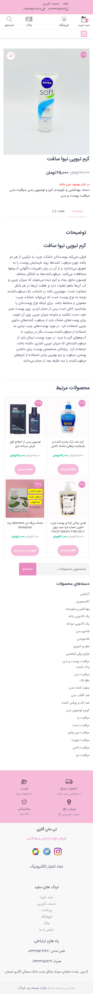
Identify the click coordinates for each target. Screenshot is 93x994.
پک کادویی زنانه (79, 616)
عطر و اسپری (81, 646)
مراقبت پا (83, 718)
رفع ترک (84, 680)
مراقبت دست (81, 725)
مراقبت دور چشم (79, 732)
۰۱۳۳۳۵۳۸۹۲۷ (32, 9)
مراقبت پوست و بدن (75, 196)
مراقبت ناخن (81, 747)
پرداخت (46, 910)
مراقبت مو (83, 755)
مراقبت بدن (18, 190)
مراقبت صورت (80, 740)
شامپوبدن (83, 639)
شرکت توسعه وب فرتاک (32, 988)
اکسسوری (83, 601)
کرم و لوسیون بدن (40, 190)
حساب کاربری (51, 4)
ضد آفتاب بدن (80, 695)
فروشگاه (46, 917)
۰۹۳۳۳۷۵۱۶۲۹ (57, 9)
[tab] (77, 211)
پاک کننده (83, 667)
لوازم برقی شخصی (78, 654)
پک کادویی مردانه (78, 624)
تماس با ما (46, 930)
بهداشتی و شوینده (67, 190)
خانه (65, 4)
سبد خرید (46, 897)
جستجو (27, 569)
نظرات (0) (58, 211)
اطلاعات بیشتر (68, 469)
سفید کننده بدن (79, 687)
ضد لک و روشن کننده (76, 703)
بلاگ (46, 923)
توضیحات (77, 211)
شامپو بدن (83, 631)
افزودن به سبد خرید (25, 550)
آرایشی (85, 594)
